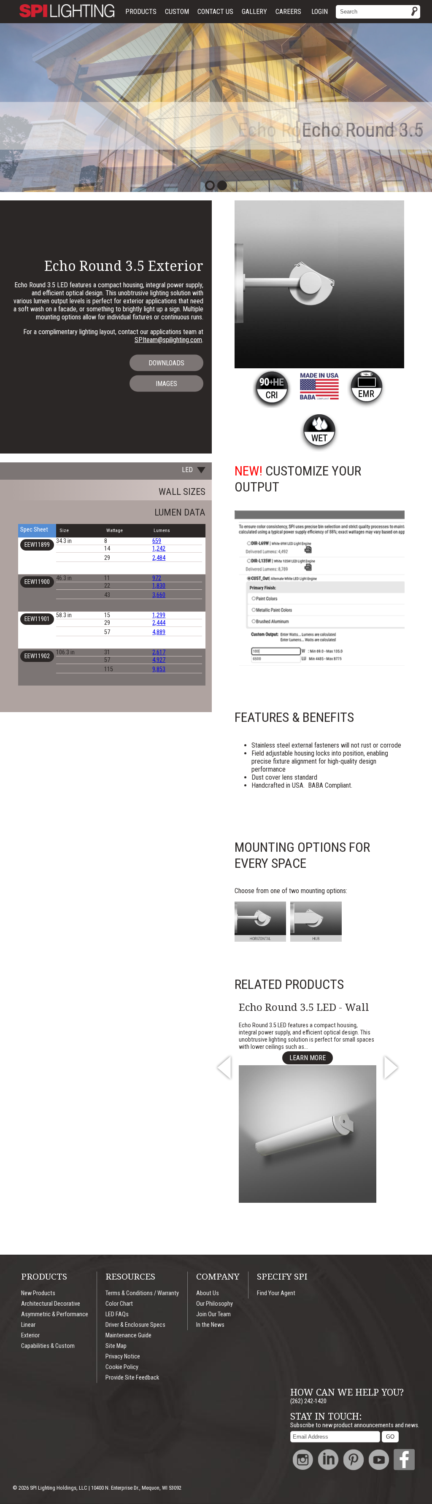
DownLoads (166, 363)
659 (156, 541)
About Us (207, 1293)
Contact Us (215, 12)
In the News (210, 1324)
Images (166, 384)
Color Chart (119, 1303)
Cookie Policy (121, 1367)
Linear (28, 1324)
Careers (288, 12)
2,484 (158, 558)
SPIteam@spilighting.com (168, 340)
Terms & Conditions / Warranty (142, 1293)
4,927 (158, 660)
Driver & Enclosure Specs (135, 1324)
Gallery (254, 12)
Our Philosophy (214, 1303)
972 (156, 578)
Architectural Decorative (50, 1303)
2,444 (158, 622)
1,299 (158, 615)
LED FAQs (117, 1314)
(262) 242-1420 (308, 1401)
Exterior (30, 1335)
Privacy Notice (122, 1356)
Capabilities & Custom (48, 1346)
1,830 (158, 585)
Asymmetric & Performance (54, 1314)
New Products (38, 1293)
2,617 (158, 652)
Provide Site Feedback (132, 1377)
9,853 (158, 669)
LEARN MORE (307, 1058)
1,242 (158, 548)
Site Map (116, 1346)
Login (319, 12)
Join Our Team (213, 1314)
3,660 (158, 595)
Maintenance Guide (128, 1335)
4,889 (158, 632)
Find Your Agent (276, 1293)
